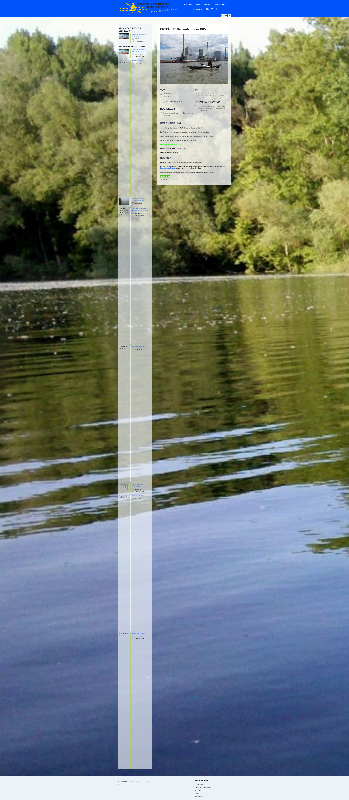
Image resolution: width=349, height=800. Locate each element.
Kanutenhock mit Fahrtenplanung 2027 (139, 485)
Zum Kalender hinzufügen (174, 101)
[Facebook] (222, 15)
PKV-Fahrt (201, 108)
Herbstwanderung (137, 495)
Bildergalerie (197, 9)
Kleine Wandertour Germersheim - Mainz (139, 199)
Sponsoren (199, 797)
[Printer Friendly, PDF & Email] (165, 176)
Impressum (199, 784)
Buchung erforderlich (205, 106)
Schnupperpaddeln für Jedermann (139, 35)
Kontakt (198, 5)
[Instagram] (225, 15)
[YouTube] (229, 15)
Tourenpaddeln (203, 110)
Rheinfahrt (209, 108)
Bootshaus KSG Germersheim (208, 94)
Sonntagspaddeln (219, 108)
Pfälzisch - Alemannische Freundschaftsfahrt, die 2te (140, 210)
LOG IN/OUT (208, 9)
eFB (216, 9)
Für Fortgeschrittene (218, 106)
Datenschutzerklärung (168, 168)
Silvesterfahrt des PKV (139, 633)
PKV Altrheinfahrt (137, 60)
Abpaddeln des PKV (138, 347)
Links (197, 793)
